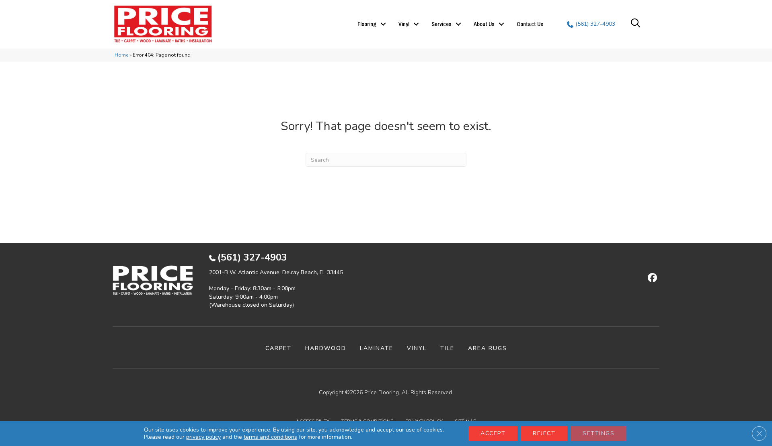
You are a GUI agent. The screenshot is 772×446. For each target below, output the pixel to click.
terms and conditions (270, 437)
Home (121, 55)
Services (441, 24)
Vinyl (403, 24)
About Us (484, 24)
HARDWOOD (325, 348)
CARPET (278, 348)
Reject (544, 433)
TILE (447, 348)
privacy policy (203, 437)
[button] (383, 24)
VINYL (417, 348)
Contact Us (530, 24)
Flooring (366, 24)
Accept (492, 433)
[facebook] (651, 278)
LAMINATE (376, 348)
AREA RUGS (487, 348)
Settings (598, 433)
